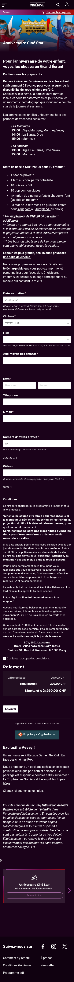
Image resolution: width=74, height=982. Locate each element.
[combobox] (37, 322)
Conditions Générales (17, 965)
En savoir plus (34, 895)
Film (6, 333)
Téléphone (10, 395)
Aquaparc (24, 209)
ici (15, 791)
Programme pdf (13, 973)
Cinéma (13, 316)
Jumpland (42, 209)
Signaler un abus (23, 723)
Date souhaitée (19, 293)
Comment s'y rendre (16, 958)
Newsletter (47, 965)
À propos (46, 958)
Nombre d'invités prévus (25, 437)
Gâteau (8, 466)
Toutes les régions (58, 12)
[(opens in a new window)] (42, 947)
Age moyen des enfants (25, 353)
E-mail (12, 411)
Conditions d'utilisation (47, 723)
